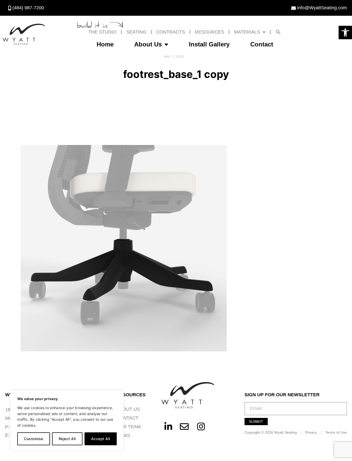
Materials (247, 32)
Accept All (100, 438)
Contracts (170, 32)
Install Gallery (209, 44)
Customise (33, 438)
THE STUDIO (102, 32)
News (123, 435)
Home (105, 44)
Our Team (128, 426)
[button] (345, 32)
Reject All (67, 438)
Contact (261, 44)
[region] (67, 420)
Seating (136, 32)
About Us (148, 44)
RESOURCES (209, 32)
